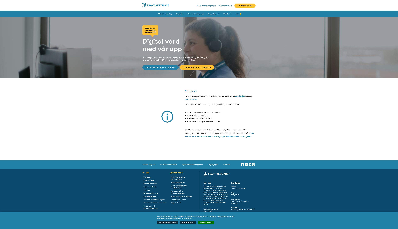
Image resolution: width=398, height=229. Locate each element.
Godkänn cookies (206, 222)
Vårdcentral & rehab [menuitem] (196, 14)
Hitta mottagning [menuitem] (165, 14)
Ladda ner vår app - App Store (197, 67)
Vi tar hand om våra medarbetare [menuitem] (179, 187)
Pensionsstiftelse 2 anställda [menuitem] (155, 203)
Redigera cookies (187, 222)
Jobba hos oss (226, 6)
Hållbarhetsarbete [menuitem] (151, 193)
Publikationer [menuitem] (149, 180)
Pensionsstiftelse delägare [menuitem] (154, 200)
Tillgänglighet (213, 164)
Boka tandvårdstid (245, 6)
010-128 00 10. (191, 99)
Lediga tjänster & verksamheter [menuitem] (178, 178)
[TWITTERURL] (246, 164)
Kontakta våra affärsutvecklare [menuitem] (177, 192)
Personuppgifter (148, 164)
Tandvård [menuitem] (179, 14)
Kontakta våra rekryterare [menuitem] (181, 196)
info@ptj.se (235, 195)
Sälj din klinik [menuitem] (176, 203)
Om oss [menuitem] (145, 173)
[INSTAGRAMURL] (254, 164)
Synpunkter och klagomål (192, 164)
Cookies (226, 164)
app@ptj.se (240, 96)
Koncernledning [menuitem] (150, 187)
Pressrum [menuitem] (147, 177)
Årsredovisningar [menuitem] (150, 196)
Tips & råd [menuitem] (227, 14)
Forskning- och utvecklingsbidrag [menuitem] (151, 207)
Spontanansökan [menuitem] (178, 182)
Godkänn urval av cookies (167, 222)
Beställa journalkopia (168, 164)
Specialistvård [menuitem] (213, 14)
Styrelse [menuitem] (147, 190)
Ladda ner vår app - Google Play (161, 67)
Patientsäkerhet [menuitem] (150, 183)
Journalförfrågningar (207, 6)
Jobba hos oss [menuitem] (176, 173)
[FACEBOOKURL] (242, 164)
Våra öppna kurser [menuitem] (178, 200)
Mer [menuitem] (237, 14)
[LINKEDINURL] (250, 164)
